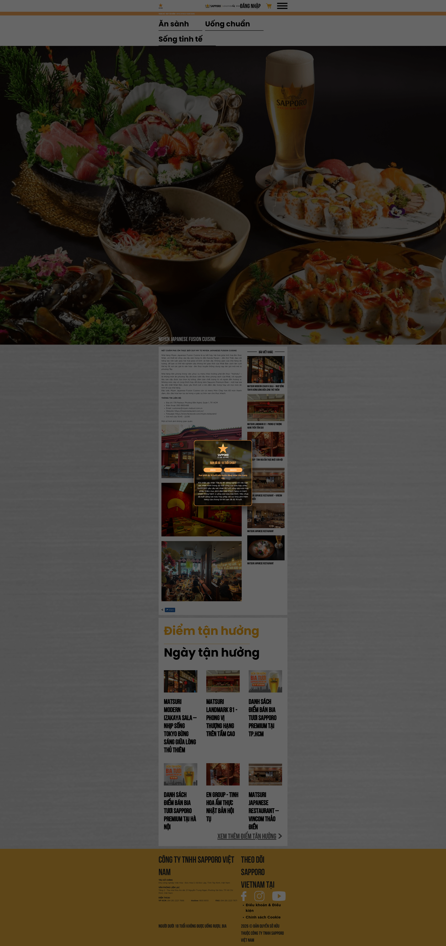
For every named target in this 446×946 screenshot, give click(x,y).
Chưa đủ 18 (233, 470)
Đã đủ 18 (212, 470)
